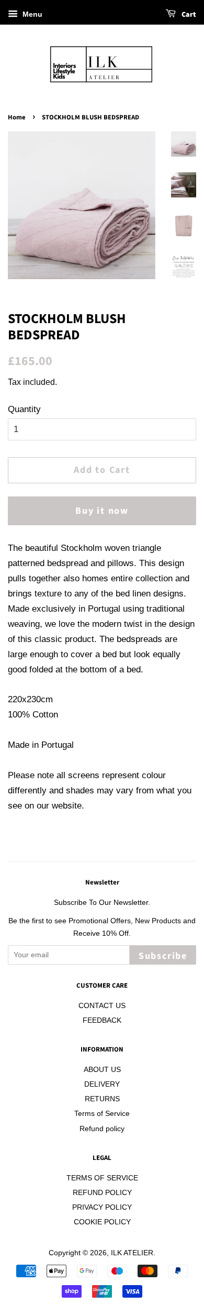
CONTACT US (102, 1005)
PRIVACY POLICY (102, 1207)
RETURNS (102, 1098)
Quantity (24, 409)
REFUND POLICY (102, 1192)
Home (17, 117)
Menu (31, 14)
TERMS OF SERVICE (102, 1178)
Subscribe (163, 956)
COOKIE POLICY (102, 1222)
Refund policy (102, 1128)
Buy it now (102, 510)
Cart (188, 14)
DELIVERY (102, 1084)
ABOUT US (102, 1069)
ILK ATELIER (132, 1252)
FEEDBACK (102, 1020)
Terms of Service (102, 1113)
